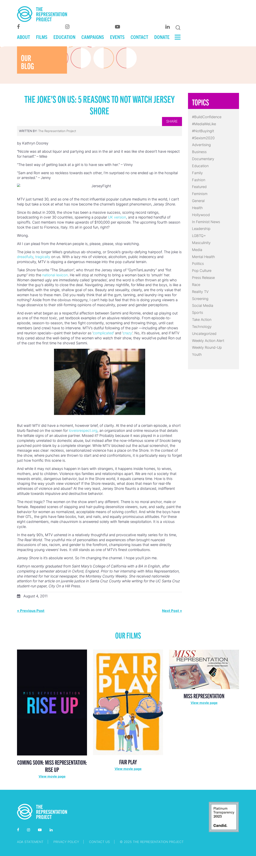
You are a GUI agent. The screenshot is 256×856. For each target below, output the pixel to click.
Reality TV (200, 292)
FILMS (41, 37)
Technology (202, 326)
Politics (198, 263)
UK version (117, 217)
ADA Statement (30, 842)
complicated (103, 333)
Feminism (199, 194)
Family (197, 173)
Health (197, 208)
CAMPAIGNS (92, 37)
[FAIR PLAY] (128, 702)
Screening (200, 299)
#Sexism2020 (203, 138)
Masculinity (201, 243)
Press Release (203, 278)
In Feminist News (206, 222)
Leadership (201, 229)
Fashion (198, 180)
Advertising (201, 145)
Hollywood (201, 215)
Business (199, 152)
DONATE (162, 37)
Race (196, 285)
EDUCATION (64, 37)
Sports (197, 312)
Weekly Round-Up (207, 347)
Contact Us (99, 842)
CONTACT (139, 37)
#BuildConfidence (206, 117)
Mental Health (203, 257)
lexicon (62, 275)
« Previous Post (30, 611)
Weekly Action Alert (208, 341)
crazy (127, 333)
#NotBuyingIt (203, 131)
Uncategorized (204, 333)
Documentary (203, 159)
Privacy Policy (66, 842)
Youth (197, 354)
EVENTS (117, 37)
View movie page (52, 776)
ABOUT (23, 37)
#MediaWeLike (204, 124)
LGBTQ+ (199, 236)
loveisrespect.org (83, 430)
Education (200, 166)
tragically (42, 257)
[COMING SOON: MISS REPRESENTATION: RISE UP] (52, 702)
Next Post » (172, 611)
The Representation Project (57, 131)
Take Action (201, 319)
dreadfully (25, 257)
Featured (199, 187)
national (48, 275)
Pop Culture (201, 270)
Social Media (202, 305)
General (198, 201)
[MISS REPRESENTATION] (204, 669)
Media (197, 250)
